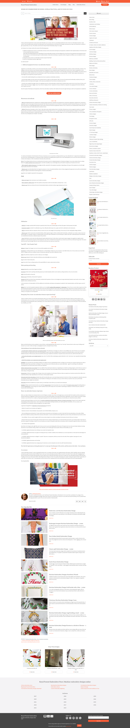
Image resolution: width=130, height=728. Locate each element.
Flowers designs (92, 109)
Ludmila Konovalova (36, 493)
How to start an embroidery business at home (30, 642)
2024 (35, 699)
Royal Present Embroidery (29, 5)
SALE (90, 178)
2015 (35, 708)
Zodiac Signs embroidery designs (96, 192)
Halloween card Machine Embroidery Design (62, 510)
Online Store (55, 4)
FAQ (74, 4)
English (98, 1)
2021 (35, 702)
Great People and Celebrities (95, 127)
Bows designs (92, 70)
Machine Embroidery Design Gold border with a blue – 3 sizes (67, 587)
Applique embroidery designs (95, 47)
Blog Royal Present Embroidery (28, 687)
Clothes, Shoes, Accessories (94, 81)
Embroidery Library (55, 687)
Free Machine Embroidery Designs (88, 685)
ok (85, 13)
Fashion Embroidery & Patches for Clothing (98, 104)
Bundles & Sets (92, 21)
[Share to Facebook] (79, 501)
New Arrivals (91, 17)
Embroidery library (81, 4)
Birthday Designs (92, 54)
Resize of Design (84, 687)
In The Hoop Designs (93, 132)
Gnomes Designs (92, 123)
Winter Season (92, 28)
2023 (65, 699)
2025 (95, 696)
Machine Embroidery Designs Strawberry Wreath (63, 574)
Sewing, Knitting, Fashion (94, 185)
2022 (95, 699)
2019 (95, 702)
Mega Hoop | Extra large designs (95, 143)
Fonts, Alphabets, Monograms (95, 111)
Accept (79, 725)
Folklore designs (92, 114)
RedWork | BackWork (93, 173)
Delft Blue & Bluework (93, 100)
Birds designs (92, 65)
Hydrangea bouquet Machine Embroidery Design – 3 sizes (66, 523)
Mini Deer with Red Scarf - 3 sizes (53, 668)
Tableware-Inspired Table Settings (96, 139)
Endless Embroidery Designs (95, 102)
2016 (95, 705)
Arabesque (91, 40)
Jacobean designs (93, 134)
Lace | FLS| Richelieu (93, 141)
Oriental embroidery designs (95, 157)
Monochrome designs (93, 146)
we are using (68, 726)
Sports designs (92, 187)
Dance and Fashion (93, 93)
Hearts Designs (92, 130)
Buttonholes (91, 74)
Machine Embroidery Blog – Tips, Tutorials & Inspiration (37, 639)
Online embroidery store (26, 685)
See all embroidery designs (94, 180)
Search (99, 13)
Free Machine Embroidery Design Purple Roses (98, 306)
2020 (65, 702)
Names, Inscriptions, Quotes (95, 148)
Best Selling (91, 19)
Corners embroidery (93, 91)
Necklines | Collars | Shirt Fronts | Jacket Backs (98, 153)
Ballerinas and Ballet (93, 58)
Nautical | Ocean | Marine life (95, 150)
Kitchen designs (92, 137)
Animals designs (92, 35)
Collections (91, 84)
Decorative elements (93, 97)
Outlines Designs (92, 164)
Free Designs (63, 4)
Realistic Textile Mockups (94, 194)
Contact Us (105, 4)
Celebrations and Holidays (94, 24)
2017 (65, 705)
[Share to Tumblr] (85, 501)
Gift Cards (91, 120)
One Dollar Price (92, 162)
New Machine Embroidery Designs (58, 685)
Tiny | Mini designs (93, 190)
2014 (65, 708)
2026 (65, 696)
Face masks (91, 107)
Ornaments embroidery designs (95, 155)
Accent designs (92, 49)
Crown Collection (92, 88)
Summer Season (92, 33)
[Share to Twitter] (82, 501)
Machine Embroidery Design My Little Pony (30, 640)
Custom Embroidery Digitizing (57, 688)
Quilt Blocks (91, 171)
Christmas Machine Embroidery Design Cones (63, 600)
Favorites (30, 1)
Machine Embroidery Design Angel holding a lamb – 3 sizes (66, 613)
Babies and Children (93, 63)
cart (108, 1)
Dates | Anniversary (93, 95)
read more (51, 518)
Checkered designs (93, 77)
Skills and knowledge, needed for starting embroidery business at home (53, 489)
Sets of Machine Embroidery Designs (96, 183)
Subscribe (99, 264)
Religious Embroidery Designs (95, 176)
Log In (24, 1)
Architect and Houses (93, 42)
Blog (70, 4)
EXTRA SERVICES (92, 26)
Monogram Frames (93, 118)
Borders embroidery (93, 68)
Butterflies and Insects (93, 72)
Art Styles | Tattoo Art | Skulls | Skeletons (97, 44)
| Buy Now (31, 672)
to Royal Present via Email (94, 258)
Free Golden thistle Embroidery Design (60, 536)
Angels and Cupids (93, 38)
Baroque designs (92, 56)
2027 (35, 696)
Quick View (32, 658)
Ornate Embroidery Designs (94, 160)
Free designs (91, 116)
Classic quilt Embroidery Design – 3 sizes (61, 549)
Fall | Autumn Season (93, 31)
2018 (35, 705)
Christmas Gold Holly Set (32, 668)
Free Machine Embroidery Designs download (31, 688)
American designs (92, 51)
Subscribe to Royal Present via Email (95, 715)
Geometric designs (93, 125)
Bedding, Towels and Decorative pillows (97, 61)
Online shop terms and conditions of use (90, 688)
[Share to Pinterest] (77, 501)
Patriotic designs (92, 166)
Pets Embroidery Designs (94, 169)
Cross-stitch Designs (93, 86)
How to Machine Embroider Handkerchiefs (97, 325)
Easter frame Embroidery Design (58, 562)
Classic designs (92, 79)
